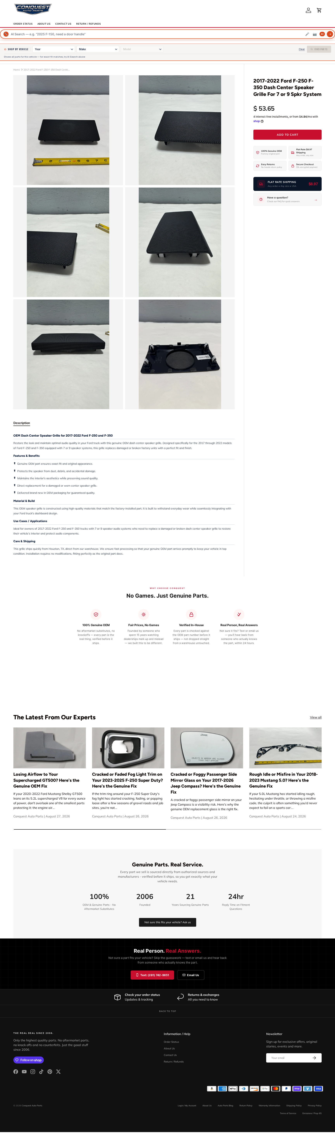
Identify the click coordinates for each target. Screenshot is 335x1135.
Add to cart (287, 134)
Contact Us (63, 23)
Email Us (193, 975)
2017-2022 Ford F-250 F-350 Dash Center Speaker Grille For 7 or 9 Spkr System (47, 69)
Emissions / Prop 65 (312, 1113)
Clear (302, 49)
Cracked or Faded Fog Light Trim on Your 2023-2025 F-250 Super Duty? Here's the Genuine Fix (127, 780)
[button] (319, 10)
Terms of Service (288, 1113)
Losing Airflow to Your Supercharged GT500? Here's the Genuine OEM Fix (46, 780)
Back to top (167, 1011)
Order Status (23, 23)
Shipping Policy (294, 1105)
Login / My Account (187, 1105)
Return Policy (245, 1105)
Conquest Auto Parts (32, 1105)
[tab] (21, 423)
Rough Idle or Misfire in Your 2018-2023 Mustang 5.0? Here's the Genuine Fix (283, 780)
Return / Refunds (88, 23)
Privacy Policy (315, 1105)
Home (16, 69)
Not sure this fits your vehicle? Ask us (167, 922)
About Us (44, 23)
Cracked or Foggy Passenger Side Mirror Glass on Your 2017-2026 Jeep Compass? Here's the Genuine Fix (206, 783)
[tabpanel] (124, 494)
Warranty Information (269, 1105)
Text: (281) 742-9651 (154, 975)
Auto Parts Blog (225, 1105)
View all (316, 717)
